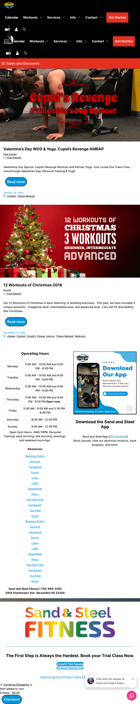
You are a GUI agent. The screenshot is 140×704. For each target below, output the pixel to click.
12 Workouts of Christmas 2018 (32, 285)
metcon (50, 336)
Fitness (41, 336)
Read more (16, 182)
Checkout (12, 699)
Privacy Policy (72, 677)
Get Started (117, 17)
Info (73, 17)
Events (7, 290)
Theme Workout (26, 196)
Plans (35, 494)
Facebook (35, 467)
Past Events (10, 154)
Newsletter (35, 488)
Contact (91, 17)
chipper (11, 336)
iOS (112, 436)
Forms (35, 472)
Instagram (35, 505)
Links (35, 478)
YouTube (35, 510)
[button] (24, 29)
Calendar (11, 17)
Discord (35, 461)
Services (53, 17)
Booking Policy (35, 456)
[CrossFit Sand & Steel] (8, 5)
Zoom (35, 516)
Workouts (30, 17)
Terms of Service (50, 677)
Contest (11, 196)
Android (121, 436)
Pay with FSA (35, 499)
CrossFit (31, 336)
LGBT (35, 483)
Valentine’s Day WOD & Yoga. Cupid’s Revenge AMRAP (53, 149)
